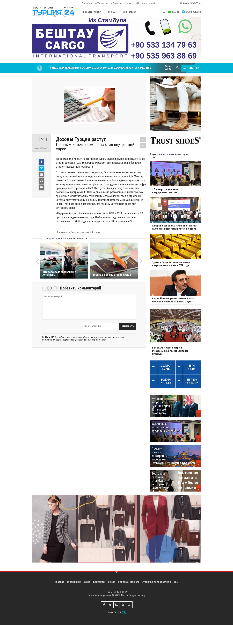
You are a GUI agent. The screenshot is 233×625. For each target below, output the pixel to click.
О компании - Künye (78, 582)
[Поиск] (197, 68)
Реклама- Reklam (128, 582)
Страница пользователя (156, 582)
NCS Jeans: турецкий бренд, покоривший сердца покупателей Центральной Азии (101, 68)
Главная (59, 582)
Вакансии (117, 3)
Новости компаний (146, 3)
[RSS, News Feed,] (116, 604)
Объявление (102, 3)
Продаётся (87, 3)
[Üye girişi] (184, 68)
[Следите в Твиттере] (110, 604)
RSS (175, 582)
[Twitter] (41, 168)
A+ (143, 139)
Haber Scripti (114, 612)
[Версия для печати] (41, 181)
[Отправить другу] (41, 174)
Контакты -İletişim (104, 582)
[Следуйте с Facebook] (104, 604)
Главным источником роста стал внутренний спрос (95, 146)
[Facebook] (41, 162)
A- (143, 145)
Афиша (129, 3)
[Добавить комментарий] (41, 187)
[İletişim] (191, 68)
